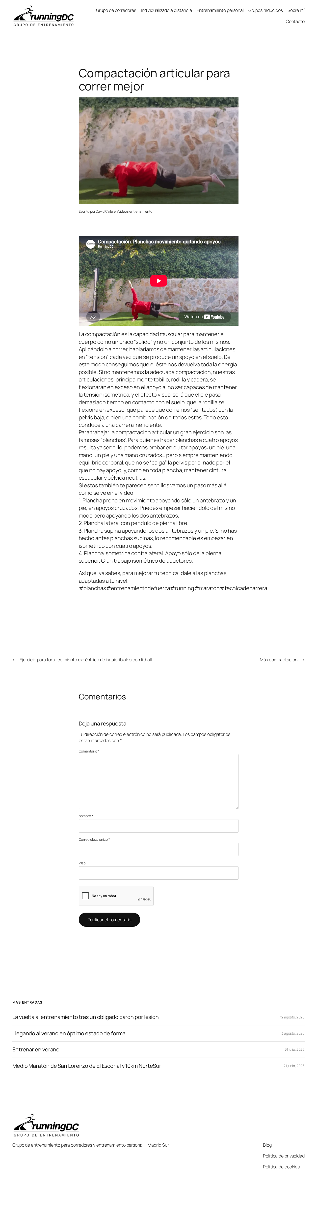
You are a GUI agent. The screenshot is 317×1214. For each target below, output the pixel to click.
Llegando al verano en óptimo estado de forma (69, 1033)
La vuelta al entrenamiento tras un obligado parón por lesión (85, 1017)
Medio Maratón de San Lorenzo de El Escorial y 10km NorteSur (86, 1066)
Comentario (89, 751)
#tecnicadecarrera (243, 588)
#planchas (92, 588)
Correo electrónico (94, 839)
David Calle (104, 211)
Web (82, 863)
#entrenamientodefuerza (138, 588)
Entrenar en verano (35, 1049)
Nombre (86, 815)
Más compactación (278, 660)
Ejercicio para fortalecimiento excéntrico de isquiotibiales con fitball (86, 660)
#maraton (207, 588)
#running (182, 588)
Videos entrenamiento (135, 211)
